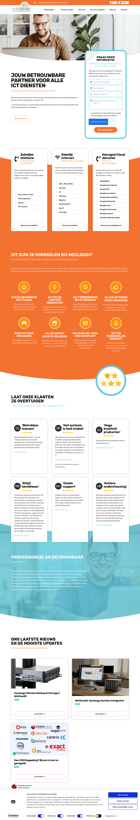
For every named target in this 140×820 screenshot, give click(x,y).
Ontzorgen (63, 212)
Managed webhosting (107, 201)
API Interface (22, 207)
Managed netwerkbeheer (108, 185)
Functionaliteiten (24, 199)
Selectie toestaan (123, 801)
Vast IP (61, 208)
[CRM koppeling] (39, 724)
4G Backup (62, 196)
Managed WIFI (105, 181)
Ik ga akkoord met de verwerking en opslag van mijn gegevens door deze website (106, 114)
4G (60, 192)
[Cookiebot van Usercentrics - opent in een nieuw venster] (13, 816)
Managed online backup (108, 209)
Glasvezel (62, 188)
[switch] (60, 816)
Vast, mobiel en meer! (25, 194)
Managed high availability (109, 197)
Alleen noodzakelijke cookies (123, 807)
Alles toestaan (123, 795)
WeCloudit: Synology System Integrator (99, 700)
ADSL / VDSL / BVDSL (66, 184)
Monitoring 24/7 (64, 204)
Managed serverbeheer (108, 193)
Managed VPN (104, 189)
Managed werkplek (106, 213)
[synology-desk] (100, 660)
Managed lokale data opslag (110, 217)
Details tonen (110, 816)
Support (21, 203)
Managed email (105, 205)
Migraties (62, 200)
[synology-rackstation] (39, 660)
